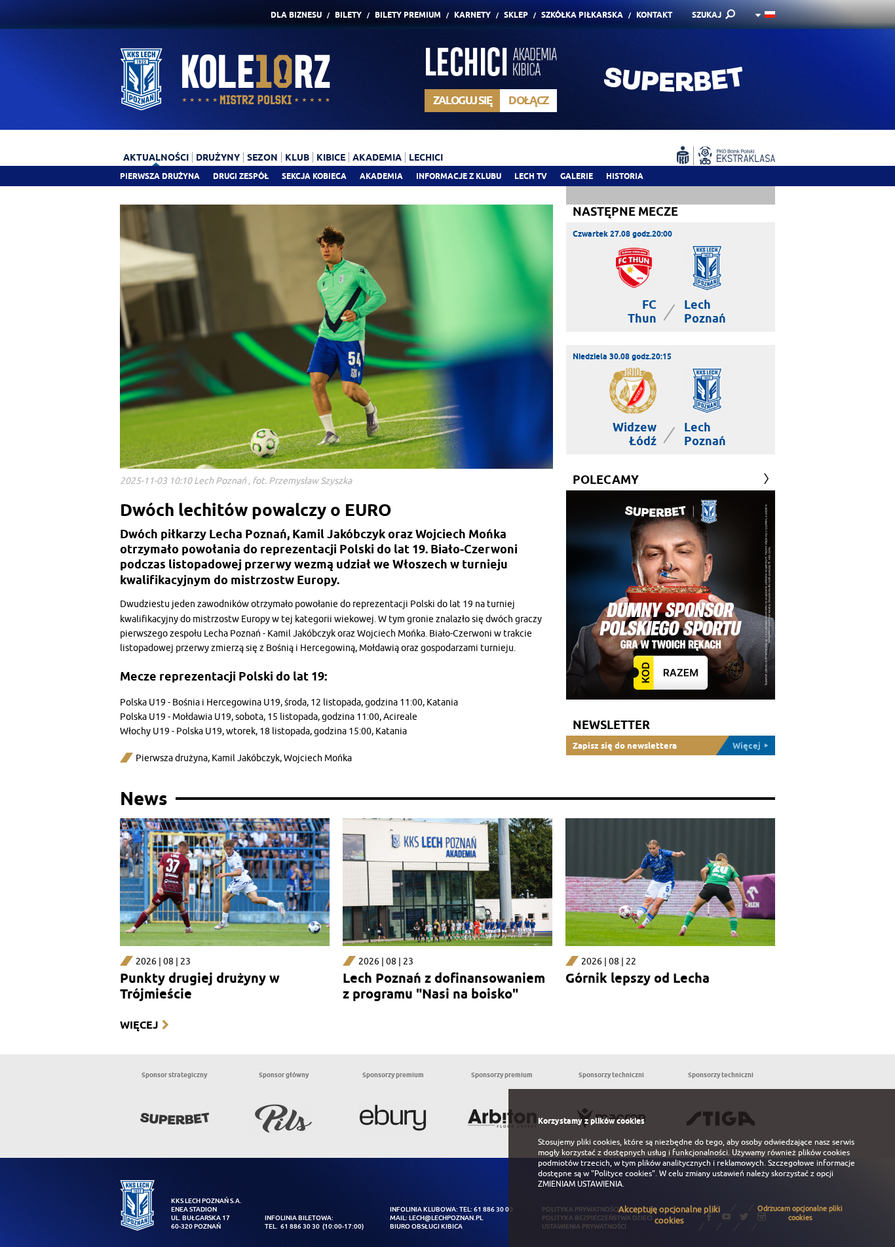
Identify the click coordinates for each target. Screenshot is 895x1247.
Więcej (139, 1025)
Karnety (472, 15)
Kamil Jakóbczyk (246, 758)
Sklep (516, 15)
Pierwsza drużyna (160, 176)
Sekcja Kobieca (314, 176)
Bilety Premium (408, 15)
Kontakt (654, 15)
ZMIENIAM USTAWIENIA (580, 1184)
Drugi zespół (241, 176)
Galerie (576, 176)
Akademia (381, 176)
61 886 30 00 (493, 1209)
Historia (624, 176)
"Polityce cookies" (623, 1173)
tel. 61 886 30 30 (292, 1226)
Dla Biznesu (296, 15)
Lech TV (530, 176)
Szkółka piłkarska (582, 15)
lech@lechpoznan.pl (446, 1218)
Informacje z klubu (458, 176)
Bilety (348, 15)
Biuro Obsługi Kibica (426, 1226)
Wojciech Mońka (318, 758)
